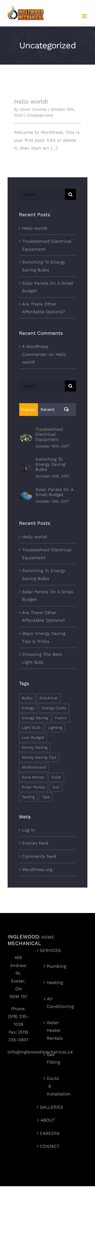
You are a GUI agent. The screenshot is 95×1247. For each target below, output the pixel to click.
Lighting (55, 727)
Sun (56, 787)
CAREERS (48, 1133)
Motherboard (34, 767)
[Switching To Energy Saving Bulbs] (25, 468)
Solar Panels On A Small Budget (54, 492)
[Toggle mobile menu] (84, 16)
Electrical (49, 698)
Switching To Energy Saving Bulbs (50, 464)
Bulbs (27, 698)
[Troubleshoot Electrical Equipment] (25, 438)
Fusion (61, 718)
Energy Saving (35, 718)
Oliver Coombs (33, 109)
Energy (28, 708)
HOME (47, 937)
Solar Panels (33, 787)
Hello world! (31, 101)
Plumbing (50, 966)
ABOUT (48, 1120)
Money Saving (34, 747)
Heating (50, 982)
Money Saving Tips (39, 757)
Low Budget (33, 737)
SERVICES (48, 950)
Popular (28, 409)
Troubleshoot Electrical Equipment (49, 434)
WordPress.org (37, 869)
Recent (47, 409)
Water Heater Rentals (50, 1030)
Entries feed (35, 843)
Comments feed (39, 856)
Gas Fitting (50, 1058)
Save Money (33, 777)
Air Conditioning (50, 1002)
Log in (28, 830)
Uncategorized (40, 115)
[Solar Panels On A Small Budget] (25, 495)
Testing (28, 797)
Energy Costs (54, 708)
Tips (46, 797)
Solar (56, 777)
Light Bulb (31, 727)
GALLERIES (48, 1107)
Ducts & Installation (50, 1086)
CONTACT (48, 1146)
